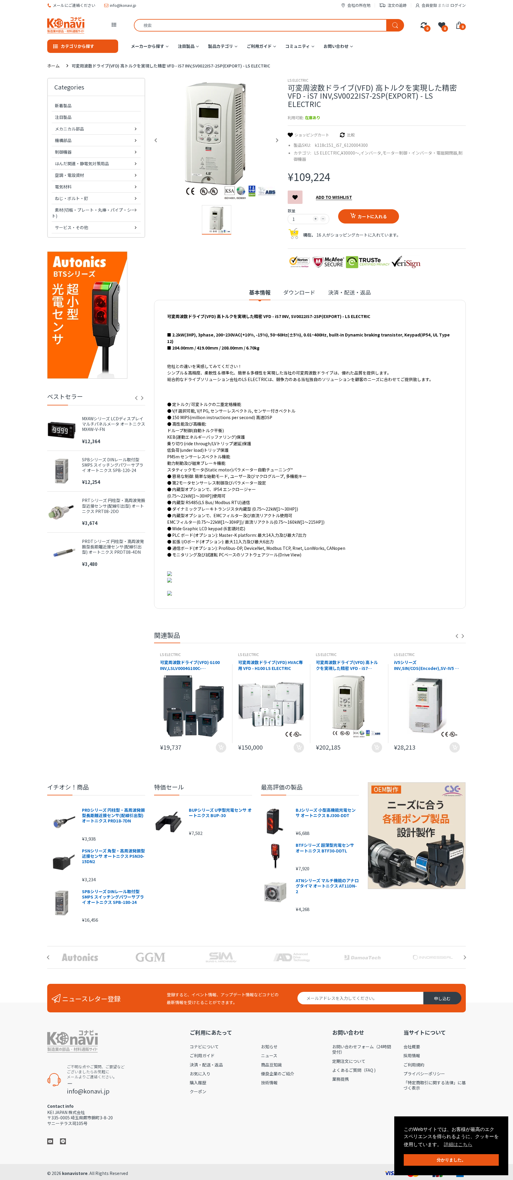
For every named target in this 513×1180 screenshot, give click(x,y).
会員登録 (429, 5)
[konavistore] (65, 25)
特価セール (169, 787)
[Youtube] (50, 1141)
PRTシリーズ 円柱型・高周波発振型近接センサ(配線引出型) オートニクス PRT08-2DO (113, 506)
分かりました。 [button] (451, 1159)
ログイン (458, 5)
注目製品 (63, 117)
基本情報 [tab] (259, 292)
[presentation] (136, 398)
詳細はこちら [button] (458, 1144)
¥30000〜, (350, 153)
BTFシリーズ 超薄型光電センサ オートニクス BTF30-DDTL (325, 847)
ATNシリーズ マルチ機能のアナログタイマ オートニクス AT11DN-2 (327, 886)
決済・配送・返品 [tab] (349, 292)
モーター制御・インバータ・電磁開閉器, (420, 153)
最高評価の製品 (282, 787)
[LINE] (63, 1141)
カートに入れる (372, 216)
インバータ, (371, 153)
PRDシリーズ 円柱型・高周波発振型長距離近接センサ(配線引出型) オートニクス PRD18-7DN (113, 815)
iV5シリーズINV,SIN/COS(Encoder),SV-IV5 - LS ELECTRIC (425, 665)
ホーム (53, 66)
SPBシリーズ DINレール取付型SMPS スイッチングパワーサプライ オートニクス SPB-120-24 (112, 465)
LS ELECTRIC (298, 80)
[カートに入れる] (221, 747)
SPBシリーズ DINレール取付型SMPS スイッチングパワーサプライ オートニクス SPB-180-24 (113, 897)
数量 (291, 210)
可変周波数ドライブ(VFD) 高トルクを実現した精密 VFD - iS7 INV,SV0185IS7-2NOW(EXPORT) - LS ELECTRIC (349, 665)
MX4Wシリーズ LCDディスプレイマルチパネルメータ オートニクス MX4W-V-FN (113, 424)
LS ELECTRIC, (327, 153)
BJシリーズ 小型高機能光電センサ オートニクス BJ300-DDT (326, 812)
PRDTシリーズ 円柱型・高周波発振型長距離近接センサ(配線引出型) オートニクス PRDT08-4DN (113, 547)
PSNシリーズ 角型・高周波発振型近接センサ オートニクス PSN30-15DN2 (113, 856)
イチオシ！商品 (68, 787)
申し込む (442, 998)
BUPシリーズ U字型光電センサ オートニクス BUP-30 (220, 812)
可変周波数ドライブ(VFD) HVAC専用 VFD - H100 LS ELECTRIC (270, 665)
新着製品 (63, 105)
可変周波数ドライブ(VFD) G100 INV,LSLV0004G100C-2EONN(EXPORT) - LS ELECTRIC (191, 665)
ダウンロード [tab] (299, 292)
